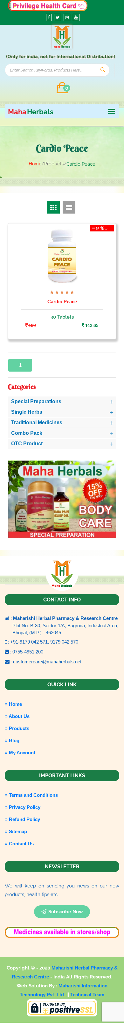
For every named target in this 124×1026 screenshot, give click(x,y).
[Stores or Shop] (47, 5)
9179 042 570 (64, 642)
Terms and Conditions (33, 795)
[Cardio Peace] (62, 255)
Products (18, 728)
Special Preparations (36, 401)
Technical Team (87, 994)
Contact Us (21, 843)
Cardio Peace (62, 301)
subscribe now (65, 912)
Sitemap (17, 831)
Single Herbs (26, 412)
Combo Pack (26, 433)
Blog (13, 740)
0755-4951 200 (27, 651)
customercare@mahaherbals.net (47, 661)
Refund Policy (24, 819)
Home (35, 163)
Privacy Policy (24, 807)
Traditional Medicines (36, 422)
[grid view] (53, 207)
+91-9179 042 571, (30, 642)
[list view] (69, 207)
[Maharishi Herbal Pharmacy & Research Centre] (62, 37)
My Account (21, 752)
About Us (19, 716)
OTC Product (27, 443)
